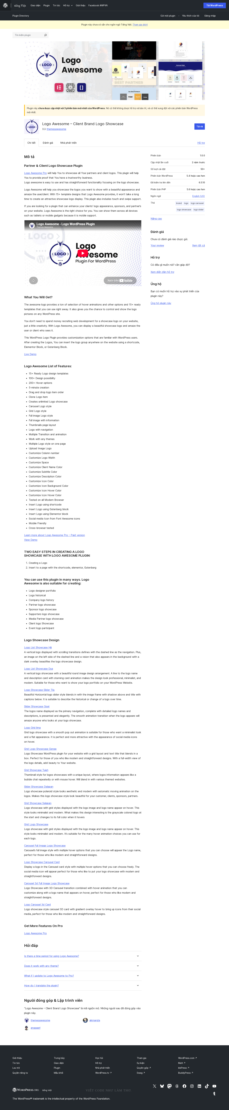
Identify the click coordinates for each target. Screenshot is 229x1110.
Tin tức (16, 1063)
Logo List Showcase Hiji (38, 647)
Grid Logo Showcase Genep (40, 748)
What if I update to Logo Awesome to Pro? (49, 975)
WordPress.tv (103, 1072)
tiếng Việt (47, 1090)
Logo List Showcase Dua (38, 668)
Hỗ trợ (201, 142)
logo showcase (184, 209)
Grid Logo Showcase (36, 824)
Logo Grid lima (32, 727)
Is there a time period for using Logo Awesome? (51, 956)
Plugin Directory (20, 15)
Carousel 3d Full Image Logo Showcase (46, 883)
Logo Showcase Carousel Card (42, 862)
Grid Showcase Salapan (37, 803)
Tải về (199, 126)
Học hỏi (99, 1058)
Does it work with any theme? (41, 965)
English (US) (198, 196)
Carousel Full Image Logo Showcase (45, 845)
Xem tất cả (198, 245)
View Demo (30, 539)
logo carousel (197, 203)
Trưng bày (59, 1058)
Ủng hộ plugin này (161, 303)
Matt (182, 1063)
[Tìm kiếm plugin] (45, 35)
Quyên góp (144, 1067)
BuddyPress (185, 1072)
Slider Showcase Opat (37, 706)
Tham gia (141, 1058)
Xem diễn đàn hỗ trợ (162, 271)
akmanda (94, 1020)
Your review (157, 245)
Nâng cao (156, 218)
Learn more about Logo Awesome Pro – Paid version (54, 535)
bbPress (183, 1067)
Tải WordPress (214, 5)
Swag (141, 1072)
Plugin (57, 1067)
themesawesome (56, 129)
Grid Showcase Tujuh (36, 770)
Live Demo (30, 354)
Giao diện (59, 1063)
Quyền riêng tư (20, 1072)
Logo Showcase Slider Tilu (39, 689)
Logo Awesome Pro (35, 173)
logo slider (199, 209)
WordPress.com (187, 1058)
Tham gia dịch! (140, 24)
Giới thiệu (17, 1058)
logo (186, 203)
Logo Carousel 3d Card (37, 904)
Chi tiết (31, 142)
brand (179, 203)
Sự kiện (140, 1063)
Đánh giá (48, 142)
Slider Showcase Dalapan (38, 786)
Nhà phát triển (68, 142)
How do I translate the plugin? (41, 985)
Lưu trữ (16, 1067)
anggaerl (35, 1027)
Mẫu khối (58, 1072)
